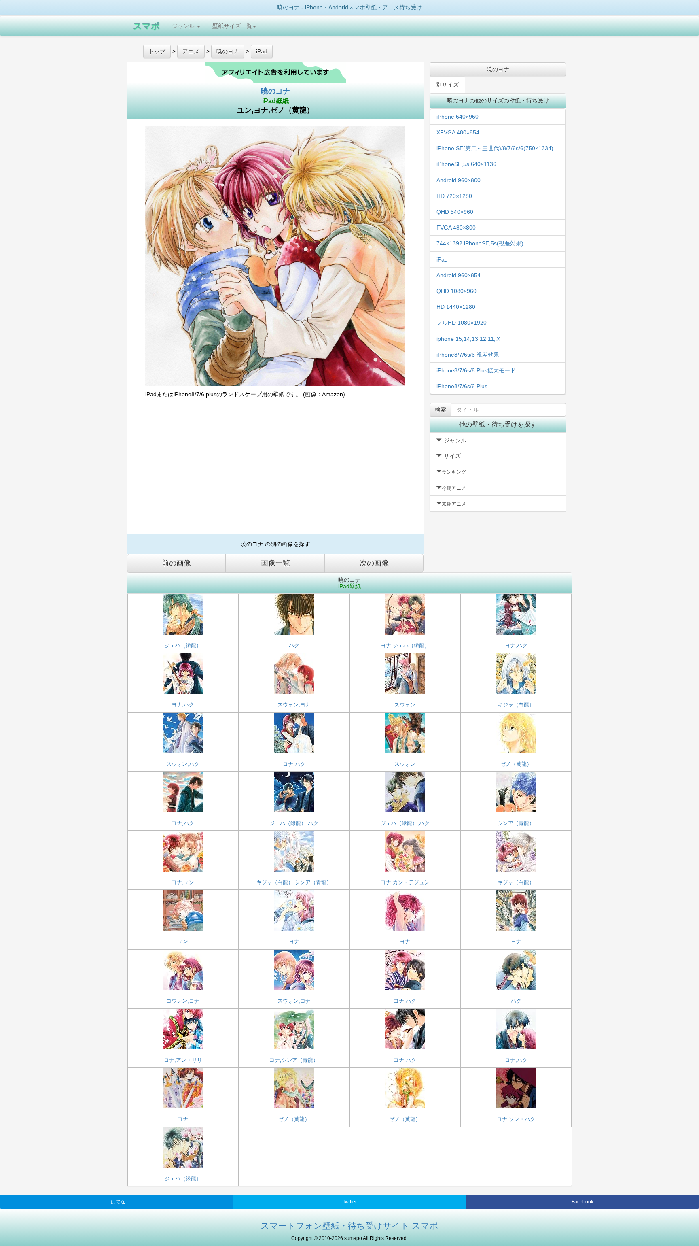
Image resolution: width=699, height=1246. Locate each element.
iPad (442, 259)
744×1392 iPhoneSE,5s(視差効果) (479, 243)
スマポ (146, 25)
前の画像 (176, 563)
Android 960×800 (458, 180)
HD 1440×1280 (455, 307)
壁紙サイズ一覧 (232, 26)
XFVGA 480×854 (457, 132)
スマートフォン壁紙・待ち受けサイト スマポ (349, 1225)
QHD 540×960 (454, 211)
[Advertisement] (275, 469)
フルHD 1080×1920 (461, 322)
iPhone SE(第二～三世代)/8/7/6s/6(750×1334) (494, 148)
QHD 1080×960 (456, 291)
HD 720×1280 (454, 196)
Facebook (582, 1202)
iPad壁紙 (275, 101)
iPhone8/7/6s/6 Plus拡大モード (476, 370)
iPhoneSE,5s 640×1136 (466, 164)
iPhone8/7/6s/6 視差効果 (467, 354)
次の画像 (374, 563)
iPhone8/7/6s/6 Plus (461, 386)
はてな (118, 1202)
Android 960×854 (458, 275)
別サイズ (447, 84)
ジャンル (184, 26)
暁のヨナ (275, 91)
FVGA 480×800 (456, 227)
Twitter (350, 1202)
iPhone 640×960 (457, 116)
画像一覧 (275, 563)
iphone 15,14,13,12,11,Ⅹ (468, 339)
